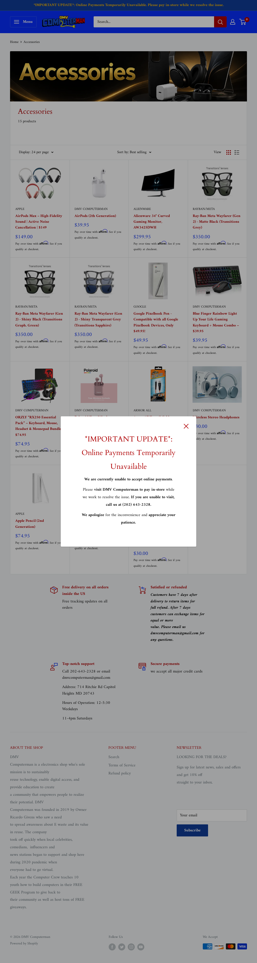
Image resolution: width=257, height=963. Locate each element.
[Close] (186, 426)
